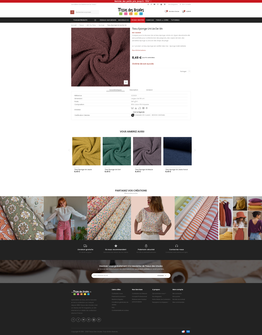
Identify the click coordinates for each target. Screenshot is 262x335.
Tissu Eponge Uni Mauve (144, 170)
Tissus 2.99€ (162, 20)
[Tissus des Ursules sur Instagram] (22, 218)
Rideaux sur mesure (108, 20)
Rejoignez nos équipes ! (160, 302)
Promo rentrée (137, 20)
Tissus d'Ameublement (173, 168)
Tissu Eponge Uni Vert (113, 170)
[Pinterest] (157, 4)
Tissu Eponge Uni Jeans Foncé (176, 170)
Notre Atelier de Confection (161, 299)
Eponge (101, 25)
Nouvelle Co (123, 20)
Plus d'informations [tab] (139, 50)
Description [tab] (134, 90)
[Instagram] (148, 4)
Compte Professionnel (139, 296)
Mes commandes (178, 302)
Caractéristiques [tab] (115, 90)
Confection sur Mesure (139, 293)
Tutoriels (175, 20)
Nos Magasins (173, 4)
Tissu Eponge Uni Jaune (83, 170)
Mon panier (176, 296)
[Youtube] (154, 4)
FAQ (113, 307)
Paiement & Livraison (119, 296)
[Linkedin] (164, 4)
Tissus (81, 25)
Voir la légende (139, 112)
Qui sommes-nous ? (159, 293)
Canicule (150, 20)
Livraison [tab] (149, 90)
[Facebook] (151, 4)
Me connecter (177, 293)
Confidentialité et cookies (120, 310)
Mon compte (186, 4)
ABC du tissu (91, 25)
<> (189, 71)
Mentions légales (117, 299)
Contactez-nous (117, 293)
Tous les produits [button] (80, 20)
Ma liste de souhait (179, 299)
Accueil (73, 25)
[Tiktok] (161, 4)
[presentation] (69, 150)
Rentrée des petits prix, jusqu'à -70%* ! (133, 1)
